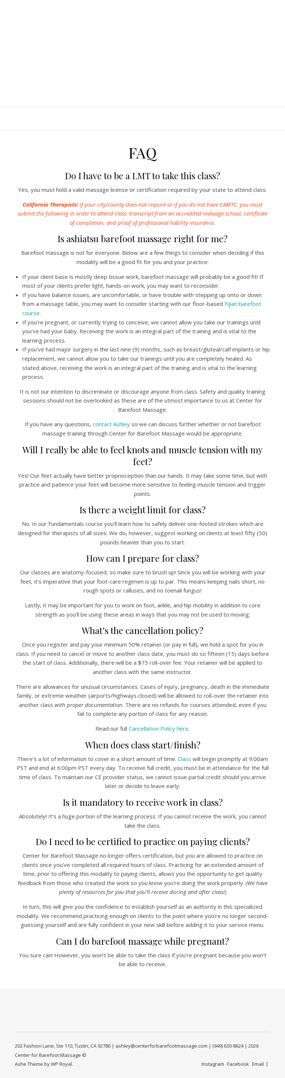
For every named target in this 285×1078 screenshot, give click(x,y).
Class (184, 758)
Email (258, 1064)
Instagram (213, 1064)
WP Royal (61, 1064)
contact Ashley (111, 424)
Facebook (238, 1064)
